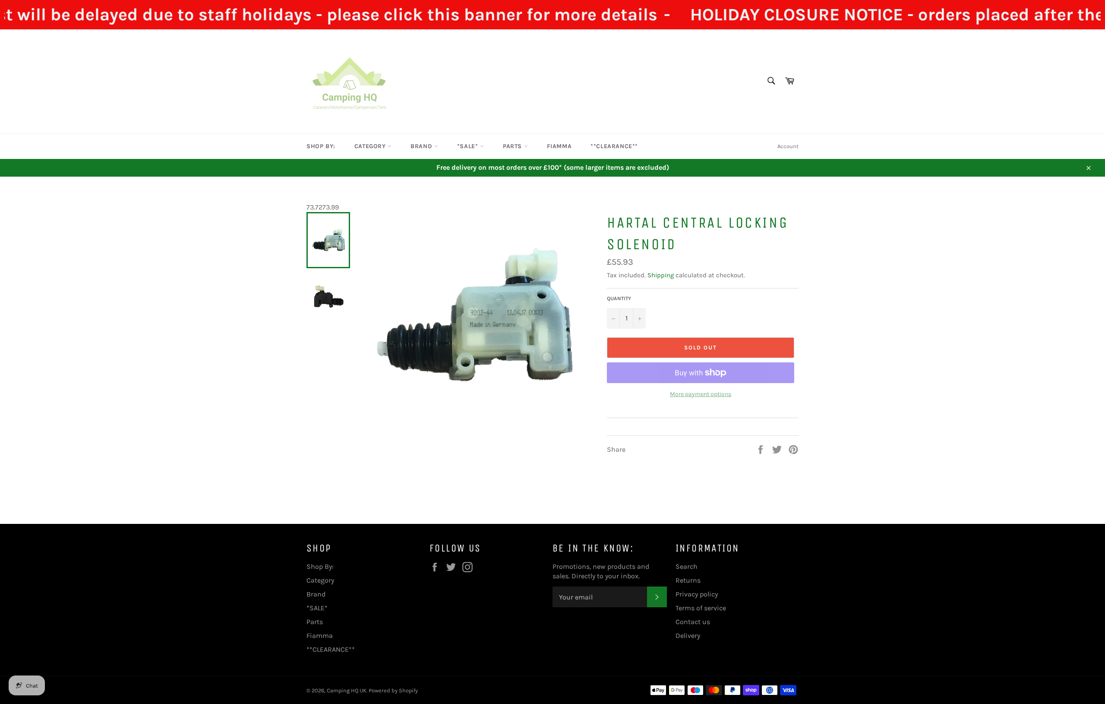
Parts (513, 146)
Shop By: (320, 146)
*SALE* (468, 146)
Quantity (619, 298)
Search (687, 566)
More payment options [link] (700, 394)
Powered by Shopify (393, 690)
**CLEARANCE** (614, 146)
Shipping (660, 275)
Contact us (693, 622)
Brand (422, 146)
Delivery (688, 635)
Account (788, 146)
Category (371, 146)
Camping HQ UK (346, 690)
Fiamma (559, 146)
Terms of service (701, 608)
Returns (688, 580)
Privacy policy (697, 594)
